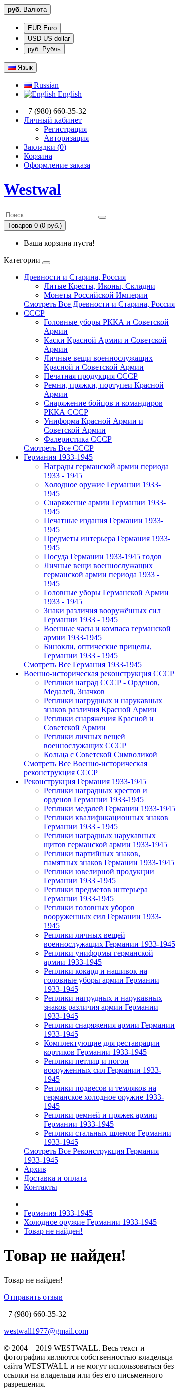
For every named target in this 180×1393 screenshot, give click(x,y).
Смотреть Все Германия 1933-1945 (83, 664)
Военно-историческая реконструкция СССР (99, 673)
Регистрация (65, 129)
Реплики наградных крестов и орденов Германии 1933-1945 (96, 795)
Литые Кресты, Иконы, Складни (100, 286)
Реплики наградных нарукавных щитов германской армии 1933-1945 (106, 840)
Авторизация (66, 138)
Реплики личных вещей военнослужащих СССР (85, 741)
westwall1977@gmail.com (46, 1331)
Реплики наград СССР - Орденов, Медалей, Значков (102, 687)
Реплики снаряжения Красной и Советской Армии (99, 723)
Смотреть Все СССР (59, 448)
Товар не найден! (53, 1231)
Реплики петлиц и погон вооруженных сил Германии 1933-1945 (103, 1070)
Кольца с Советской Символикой (101, 754)
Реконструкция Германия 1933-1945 (85, 781)
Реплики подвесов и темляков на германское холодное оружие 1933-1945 (104, 1097)
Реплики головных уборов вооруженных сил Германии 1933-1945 (103, 916)
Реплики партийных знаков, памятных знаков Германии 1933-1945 (109, 858)
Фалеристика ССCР (78, 439)
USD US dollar (49, 38)
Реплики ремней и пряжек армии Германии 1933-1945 (101, 1119)
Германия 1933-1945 (58, 457)
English (69, 94)
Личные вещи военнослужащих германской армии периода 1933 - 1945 (102, 574)
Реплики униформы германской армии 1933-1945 (99, 957)
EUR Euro (42, 28)
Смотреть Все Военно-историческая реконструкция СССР (86, 768)
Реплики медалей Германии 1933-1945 (110, 808)
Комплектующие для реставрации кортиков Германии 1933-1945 (102, 1047)
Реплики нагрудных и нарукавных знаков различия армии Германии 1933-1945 (103, 1007)
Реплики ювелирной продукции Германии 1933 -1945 (99, 876)
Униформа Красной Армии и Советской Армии (94, 425)
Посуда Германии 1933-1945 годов (103, 556)
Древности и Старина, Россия (75, 277)
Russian (45, 85)
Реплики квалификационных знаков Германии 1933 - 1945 (106, 822)
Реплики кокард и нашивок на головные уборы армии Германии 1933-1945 (102, 980)
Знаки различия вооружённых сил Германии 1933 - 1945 (102, 615)
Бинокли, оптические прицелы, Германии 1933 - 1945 (98, 651)
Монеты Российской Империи (96, 295)
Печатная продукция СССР (91, 376)
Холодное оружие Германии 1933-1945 (90, 1222)
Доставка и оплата (55, 1178)
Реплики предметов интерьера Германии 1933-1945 (96, 894)
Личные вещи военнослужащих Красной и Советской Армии (98, 362)
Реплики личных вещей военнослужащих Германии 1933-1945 (110, 939)
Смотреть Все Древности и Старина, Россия (99, 304)
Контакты (41, 1187)
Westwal (33, 189)
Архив (35, 1169)
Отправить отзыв (33, 1297)
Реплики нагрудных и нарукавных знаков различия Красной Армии (103, 705)
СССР (34, 313)
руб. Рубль (44, 49)
